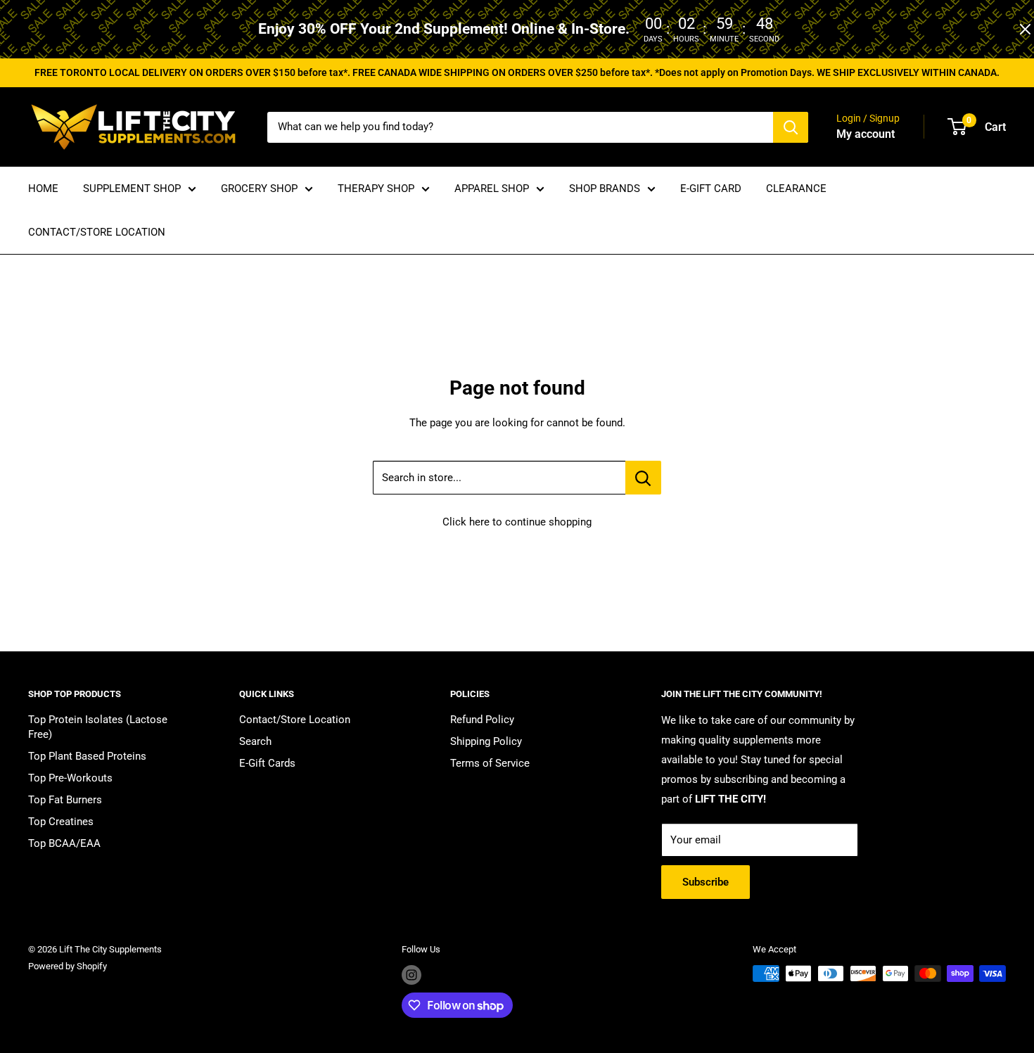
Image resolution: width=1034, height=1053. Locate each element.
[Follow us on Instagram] (411, 975)
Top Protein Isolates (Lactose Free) (97, 727)
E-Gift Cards (267, 763)
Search (255, 741)
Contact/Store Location (294, 719)
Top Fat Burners (65, 799)
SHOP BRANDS (604, 188)
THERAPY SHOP (376, 188)
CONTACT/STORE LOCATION (96, 232)
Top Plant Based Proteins (87, 756)
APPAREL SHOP (491, 188)
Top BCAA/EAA (64, 843)
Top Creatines (61, 821)
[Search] (790, 127)
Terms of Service (490, 763)
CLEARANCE (796, 188)
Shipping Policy (486, 741)
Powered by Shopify (67, 966)
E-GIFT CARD (710, 188)
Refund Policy (482, 719)
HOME (43, 188)
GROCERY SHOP (259, 188)
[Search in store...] (643, 477)
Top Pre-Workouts (70, 778)
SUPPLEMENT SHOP (132, 188)
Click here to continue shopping (517, 522)
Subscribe (705, 882)
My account (865, 134)
